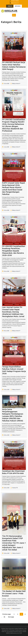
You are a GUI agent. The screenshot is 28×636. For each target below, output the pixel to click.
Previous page (6, 614)
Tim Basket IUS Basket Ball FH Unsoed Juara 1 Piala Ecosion (14, 593)
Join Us (10, 6)
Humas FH (15, 487)
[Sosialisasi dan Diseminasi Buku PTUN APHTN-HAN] (14, 455)
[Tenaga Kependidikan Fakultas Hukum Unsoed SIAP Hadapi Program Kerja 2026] (14, 350)
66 (4, 617)
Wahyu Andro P (16, 83)
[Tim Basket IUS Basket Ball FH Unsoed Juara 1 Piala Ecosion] (14, 574)
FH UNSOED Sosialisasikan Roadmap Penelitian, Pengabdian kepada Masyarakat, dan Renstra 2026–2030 (13, 250)
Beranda (18, 6)
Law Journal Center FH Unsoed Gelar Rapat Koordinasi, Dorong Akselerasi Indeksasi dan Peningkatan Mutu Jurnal (13, 311)
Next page (11, 617)
